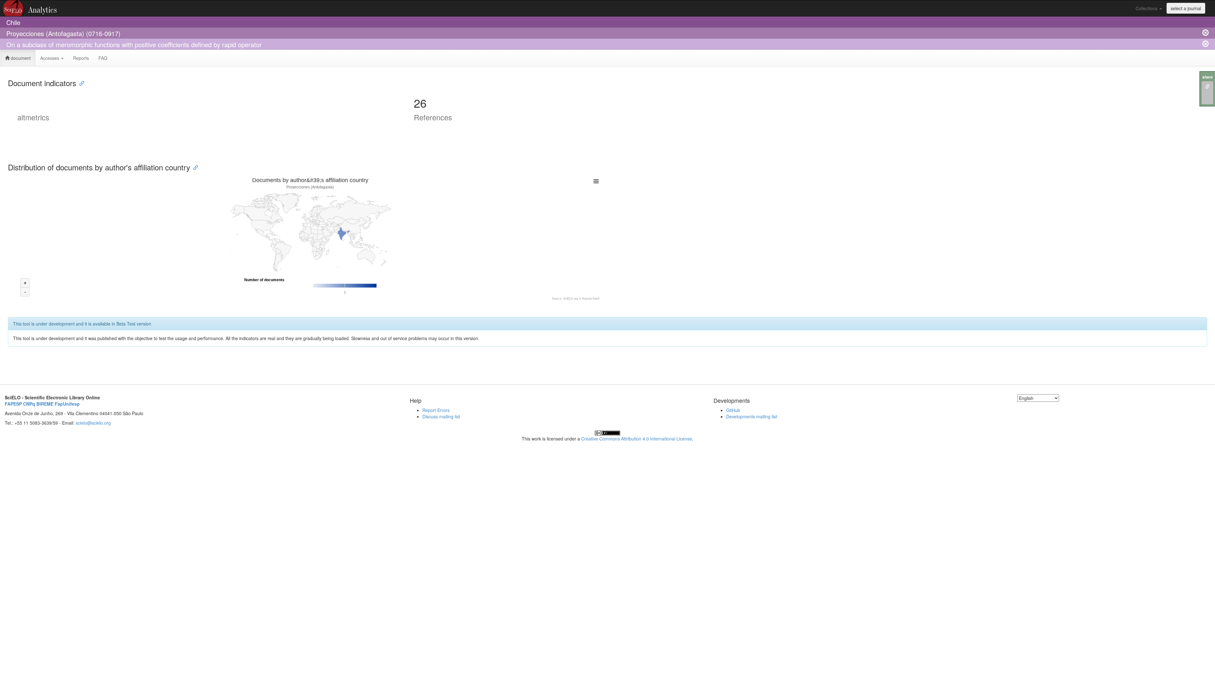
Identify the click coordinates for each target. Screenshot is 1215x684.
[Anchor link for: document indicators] (80, 83)
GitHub (733, 410)
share (1207, 77)
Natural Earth (591, 298)
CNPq (29, 404)
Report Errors (436, 410)
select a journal (1186, 8)
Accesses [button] (50, 58)
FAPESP (13, 404)
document (20, 58)
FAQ (102, 58)
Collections (1147, 8)
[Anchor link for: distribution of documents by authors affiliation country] (194, 167)
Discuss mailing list (441, 416)
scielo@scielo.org (93, 423)
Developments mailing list (751, 416)
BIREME (44, 404)
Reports (81, 58)
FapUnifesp (67, 404)
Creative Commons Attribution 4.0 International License (636, 438)
